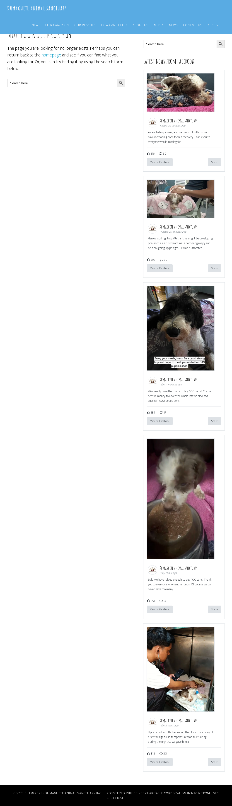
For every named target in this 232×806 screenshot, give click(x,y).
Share (214, 162)
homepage (51, 55)
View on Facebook (159, 162)
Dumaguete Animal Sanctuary (37, 8)
